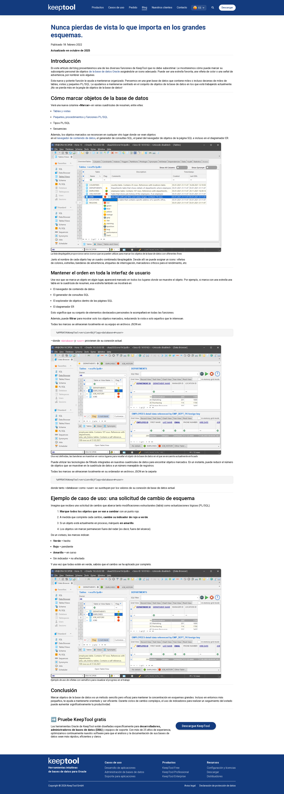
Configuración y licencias (221, 767)
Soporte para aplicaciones (120, 776)
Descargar (227, 7)
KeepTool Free (170, 767)
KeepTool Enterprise (174, 776)
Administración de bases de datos (124, 772)
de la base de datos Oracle (104, 71)
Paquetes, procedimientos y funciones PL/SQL (80, 117)
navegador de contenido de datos (76, 138)
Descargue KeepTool (196, 726)
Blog (144, 7)
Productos (98, 7)
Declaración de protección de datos (217, 785)
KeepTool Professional (175, 772)
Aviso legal (190, 785)
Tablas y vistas (62, 111)
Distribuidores (215, 776)
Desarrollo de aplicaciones (120, 767)
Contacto (182, 7)
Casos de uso (116, 7)
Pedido (133, 7)
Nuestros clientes (162, 7)
